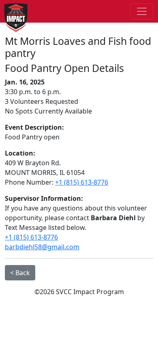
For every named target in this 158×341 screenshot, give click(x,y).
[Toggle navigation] (141, 11)
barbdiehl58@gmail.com (42, 246)
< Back (20, 272)
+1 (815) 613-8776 (81, 182)
